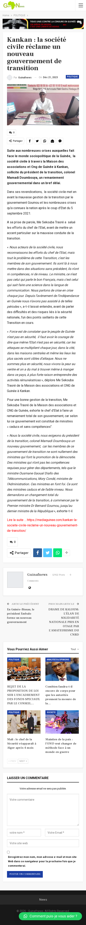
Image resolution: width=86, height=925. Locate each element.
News (43, 899)
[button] (50, 916)
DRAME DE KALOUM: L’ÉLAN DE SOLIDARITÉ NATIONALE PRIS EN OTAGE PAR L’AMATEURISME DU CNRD (63, 622)
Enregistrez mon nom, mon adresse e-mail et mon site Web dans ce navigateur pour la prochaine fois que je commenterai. (42, 861)
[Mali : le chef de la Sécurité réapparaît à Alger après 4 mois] (24, 722)
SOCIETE (51, 712)
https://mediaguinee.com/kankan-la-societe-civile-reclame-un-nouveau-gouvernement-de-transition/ (42, 525)
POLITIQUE (72, 77)
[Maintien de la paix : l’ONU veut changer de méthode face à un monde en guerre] (62, 722)
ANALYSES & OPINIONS (58, 660)
